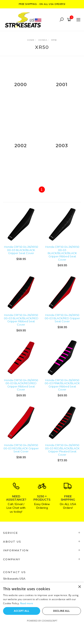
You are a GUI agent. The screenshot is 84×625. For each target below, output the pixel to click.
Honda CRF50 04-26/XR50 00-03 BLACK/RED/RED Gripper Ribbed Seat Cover (21, 384)
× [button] (79, 586)
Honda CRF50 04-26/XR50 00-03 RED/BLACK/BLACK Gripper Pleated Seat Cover (62, 449)
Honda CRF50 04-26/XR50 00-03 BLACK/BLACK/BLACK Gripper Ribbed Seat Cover (62, 253)
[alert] (42, 603)
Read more (26, 603)
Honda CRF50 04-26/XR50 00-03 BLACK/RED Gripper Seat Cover (62, 318)
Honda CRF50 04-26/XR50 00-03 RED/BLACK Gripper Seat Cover (21, 448)
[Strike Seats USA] (24, 19)
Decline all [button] (61, 611)
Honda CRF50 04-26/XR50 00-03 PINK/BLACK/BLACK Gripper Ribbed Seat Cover (62, 384)
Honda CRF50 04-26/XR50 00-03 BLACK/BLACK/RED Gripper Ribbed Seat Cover (21, 319)
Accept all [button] (21, 611)
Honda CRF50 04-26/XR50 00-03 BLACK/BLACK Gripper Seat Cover (21, 250)
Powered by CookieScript (42, 620)
